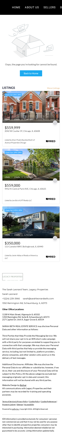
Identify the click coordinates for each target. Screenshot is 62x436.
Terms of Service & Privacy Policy (15, 401)
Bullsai (23, 385)
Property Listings (8, 404)
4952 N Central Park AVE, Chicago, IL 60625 (25, 188)
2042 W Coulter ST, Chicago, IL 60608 (22, 131)
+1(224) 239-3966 (11, 298)
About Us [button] (32, 7)
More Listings (53, 88)
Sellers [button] (49, 7)
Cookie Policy (34, 401)
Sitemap (20, 404)
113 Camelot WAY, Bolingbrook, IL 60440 (24, 246)
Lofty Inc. (15, 409)
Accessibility (29, 404)
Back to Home (31, 73)
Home (16, 7)
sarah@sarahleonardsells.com (38, 298)
